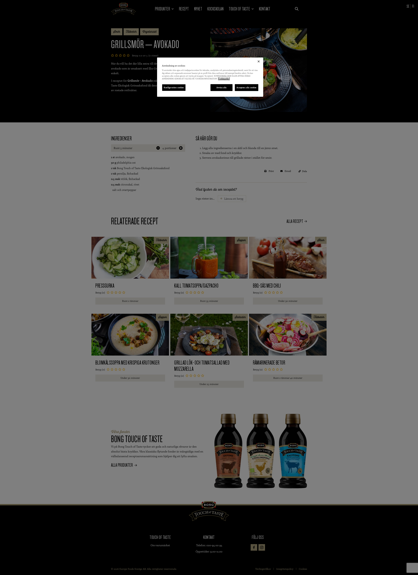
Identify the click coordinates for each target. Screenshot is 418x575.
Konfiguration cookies (174, 87)
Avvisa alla (221, 87)
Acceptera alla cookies (247, 87)
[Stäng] (258, 61)
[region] (210, 77)
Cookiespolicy (223, 78)
